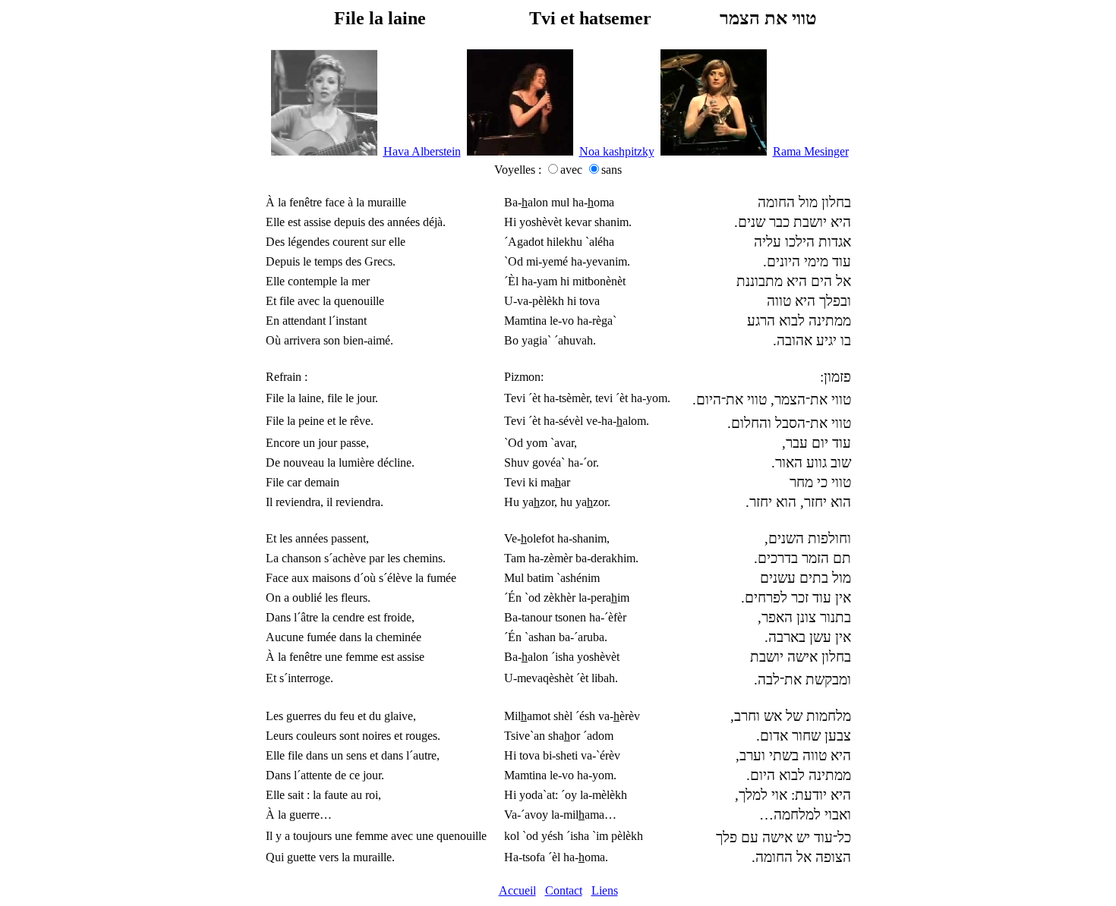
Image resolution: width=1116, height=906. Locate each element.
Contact (563, 890)
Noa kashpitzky (616, 151)
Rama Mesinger (811, 151)
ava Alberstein (422, 151)
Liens (604, 890)
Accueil (517, 890)
